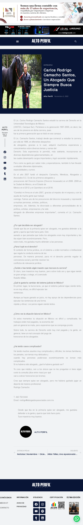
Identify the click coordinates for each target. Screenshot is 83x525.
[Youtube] (5, 162)
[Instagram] (5, 157)
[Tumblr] (5, 173)
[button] (17, 41)
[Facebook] (5, 152)
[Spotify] (5, 168)
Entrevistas (48, 65)
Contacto (4, 508)
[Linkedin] (5, 179)
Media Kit (4, 503)
